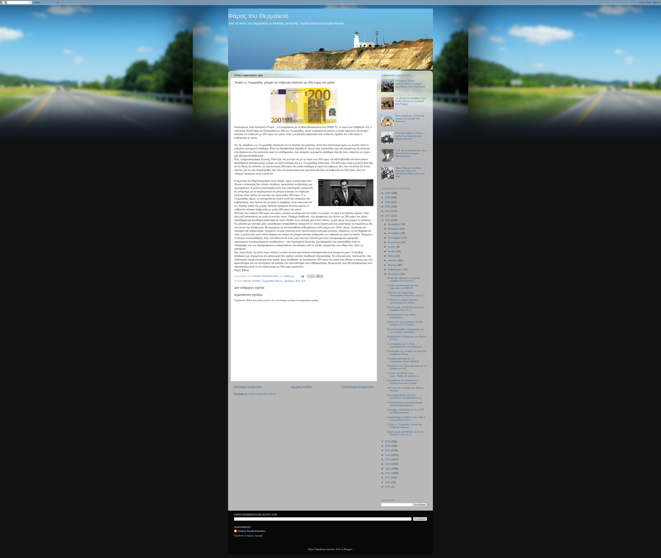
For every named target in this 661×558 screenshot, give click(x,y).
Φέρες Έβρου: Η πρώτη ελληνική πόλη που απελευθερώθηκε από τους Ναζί (410, 172)
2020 (388, 220)
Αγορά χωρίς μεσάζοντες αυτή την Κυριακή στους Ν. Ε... (405, 308)
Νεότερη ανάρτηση (248, 387)
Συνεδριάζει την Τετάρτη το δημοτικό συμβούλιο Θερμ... (407, 352)
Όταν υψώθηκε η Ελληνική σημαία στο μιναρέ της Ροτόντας (409, 118)
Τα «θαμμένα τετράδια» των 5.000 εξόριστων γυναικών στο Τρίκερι (410, 101)
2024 (388, 202)
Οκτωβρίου (394, 233)
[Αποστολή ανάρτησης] (302, 276)
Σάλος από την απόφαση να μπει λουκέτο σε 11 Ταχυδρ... (405, 323)
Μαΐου (391, 256)
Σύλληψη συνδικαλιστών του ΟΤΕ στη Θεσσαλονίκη (405, 411)
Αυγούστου (394, 242)
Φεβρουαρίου (395, 269)
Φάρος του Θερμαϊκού (258, 15)
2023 (388, 206)
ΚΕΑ (298, 281)
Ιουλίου (392, 246)
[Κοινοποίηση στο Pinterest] (321, 276)
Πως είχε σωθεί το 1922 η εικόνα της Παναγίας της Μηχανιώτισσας (409, 136)
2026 (388, 193)
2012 (388, 473)
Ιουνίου (392, 251)
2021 (388, 215)
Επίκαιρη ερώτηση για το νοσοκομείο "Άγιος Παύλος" (403, 360)
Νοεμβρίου (394, 228)
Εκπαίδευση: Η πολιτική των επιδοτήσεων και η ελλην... (402, 382)
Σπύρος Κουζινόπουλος (251, 531)
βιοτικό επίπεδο (252, 281)
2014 (388, 464)
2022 (388, 211)
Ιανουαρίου (394, 274)
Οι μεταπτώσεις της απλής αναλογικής (401, 316)
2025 (388, 197)
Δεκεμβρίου (394, 224)
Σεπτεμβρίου (395, 238)
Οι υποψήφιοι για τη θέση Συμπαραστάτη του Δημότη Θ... (405, 345)
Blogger (348, 549)
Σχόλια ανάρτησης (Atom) (262, 394)
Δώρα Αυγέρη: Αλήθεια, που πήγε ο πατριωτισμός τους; (406, 418)
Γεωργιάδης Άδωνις (272, 281)
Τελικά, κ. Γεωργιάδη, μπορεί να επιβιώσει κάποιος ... (404, 425)
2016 (388, 455)
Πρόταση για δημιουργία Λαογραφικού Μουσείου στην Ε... (406, 294)
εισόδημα (289, 281)
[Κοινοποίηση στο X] (315, 276)
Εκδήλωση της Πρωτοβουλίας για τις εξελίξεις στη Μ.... (407, 367)
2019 (388, 441)
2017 (388, 450)
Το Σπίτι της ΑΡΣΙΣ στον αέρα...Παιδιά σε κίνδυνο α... (403, 374)
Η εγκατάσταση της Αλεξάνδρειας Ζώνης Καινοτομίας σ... (405, 404)
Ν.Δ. (304, 281)
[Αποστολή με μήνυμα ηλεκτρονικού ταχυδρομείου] (308, 276)
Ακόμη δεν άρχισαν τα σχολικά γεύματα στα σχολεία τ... (403, 279)
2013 (388, 468)
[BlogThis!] (311, 276)
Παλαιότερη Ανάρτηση (357, 387)
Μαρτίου (393, 265)
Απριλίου (393, 260)
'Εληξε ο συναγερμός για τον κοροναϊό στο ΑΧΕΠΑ (402, 286)
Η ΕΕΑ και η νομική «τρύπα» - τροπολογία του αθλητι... (403, 301)
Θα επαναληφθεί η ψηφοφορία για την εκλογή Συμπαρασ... (405, 330)
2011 (388, 477)
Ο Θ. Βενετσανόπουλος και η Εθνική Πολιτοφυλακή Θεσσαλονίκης (411, 153)
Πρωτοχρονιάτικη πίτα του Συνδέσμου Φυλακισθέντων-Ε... (405, 396)
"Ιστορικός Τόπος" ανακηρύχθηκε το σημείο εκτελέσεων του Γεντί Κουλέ (410, 84)
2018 (388, 446)
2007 (388, 486)
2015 (388, 459)
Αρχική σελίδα (301, 387)
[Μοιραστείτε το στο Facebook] (318, 276)
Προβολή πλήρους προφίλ (248, 535)
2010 (388, 482)
